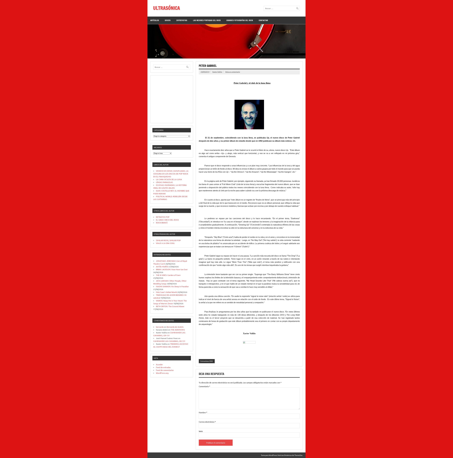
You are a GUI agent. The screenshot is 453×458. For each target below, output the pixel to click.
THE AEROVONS (178, 329)
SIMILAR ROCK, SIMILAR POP (168, 240)
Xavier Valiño (217, 72)
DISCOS (168, 20)
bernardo (160, 327)
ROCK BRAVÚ (162, 222)
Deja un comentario (232, 72)
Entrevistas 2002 (206, 361)
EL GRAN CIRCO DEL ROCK (167, 220)
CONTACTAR (263, 20)
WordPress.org (162, 373)
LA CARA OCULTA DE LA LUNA (169, 179)
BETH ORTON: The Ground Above (170, 306)
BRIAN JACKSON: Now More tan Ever (172, 269)
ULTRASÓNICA (166, 8)
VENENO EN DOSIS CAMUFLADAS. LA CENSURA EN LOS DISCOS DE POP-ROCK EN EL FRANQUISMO (170, 174)
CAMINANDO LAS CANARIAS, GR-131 (169, 341)
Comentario (204, 386)
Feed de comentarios (165, 370)
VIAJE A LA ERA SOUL (165, 243)
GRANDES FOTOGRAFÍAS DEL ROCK (239, 20)
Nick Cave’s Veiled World (166, 292)
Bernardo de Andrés (175, 327)
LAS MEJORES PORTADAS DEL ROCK (207, 20)
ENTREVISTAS (181, 20)
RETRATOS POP (162, 217)
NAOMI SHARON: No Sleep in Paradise (172, 286)
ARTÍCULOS (154, 20)
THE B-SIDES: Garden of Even (168, 275)
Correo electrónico (207, 422)
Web (201, 431)
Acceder (159, 364)
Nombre (203, 412)
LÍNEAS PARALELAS (164, 182)
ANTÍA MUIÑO (162, 266)
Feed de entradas (163, 367)
